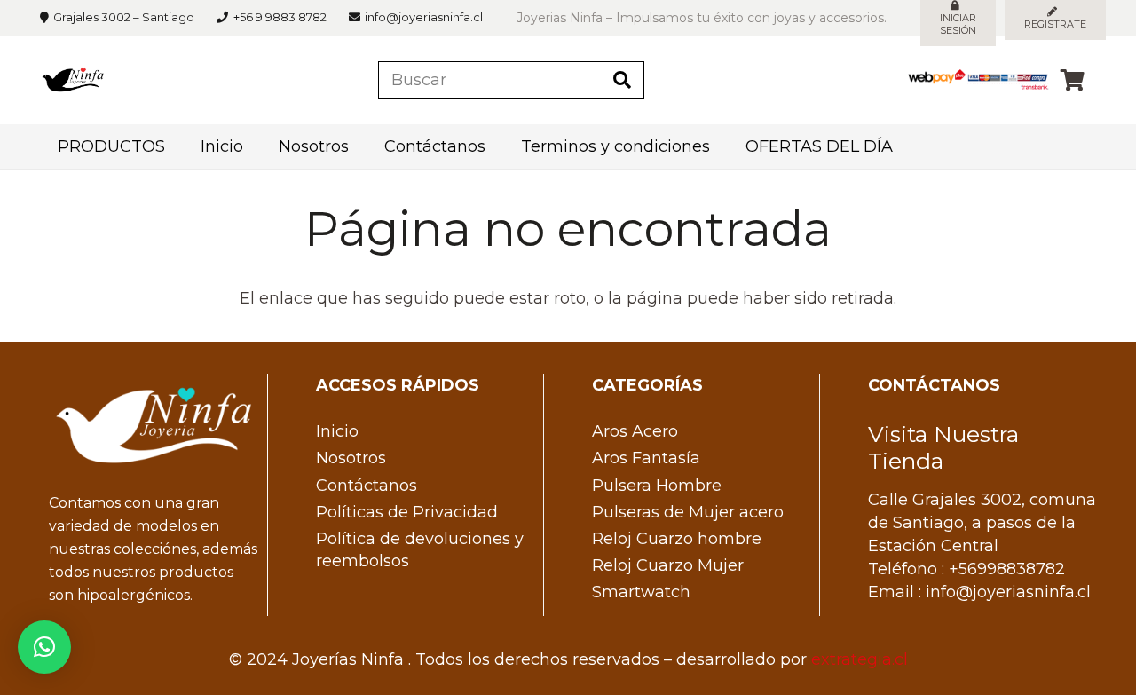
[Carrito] (1072, 80)
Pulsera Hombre (657, 485)
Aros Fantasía (646, 458)
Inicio (337, 431)
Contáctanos (366, 485)
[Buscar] (622, 80)
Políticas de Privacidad (407, 512)
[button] (44, 647)
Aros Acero (635, 431)
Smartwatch (641, 592)
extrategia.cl (859, 659)
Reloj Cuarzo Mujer (668, 565)
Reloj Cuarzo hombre (676, 539)
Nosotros (351, 458)
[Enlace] (73, 80)
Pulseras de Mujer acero (688, 512)
